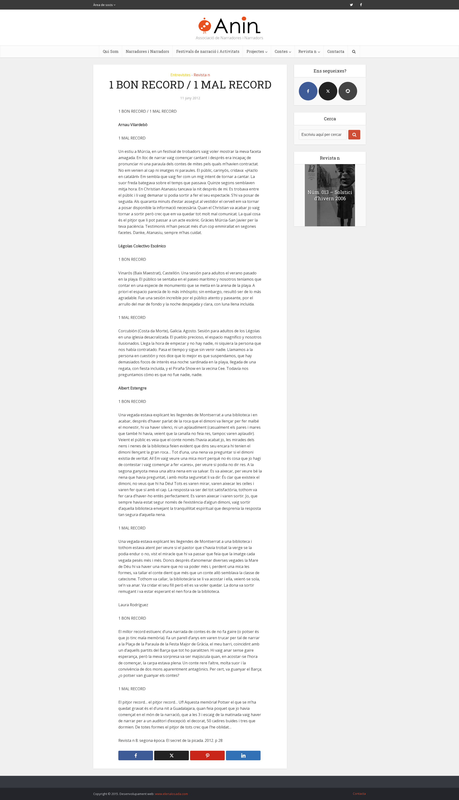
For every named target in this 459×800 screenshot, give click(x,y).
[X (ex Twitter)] (328, 91)
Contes (281, 51)
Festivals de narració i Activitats (207, 51)
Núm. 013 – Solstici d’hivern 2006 (330, 195)
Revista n (307, 51)
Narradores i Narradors (147, 51)
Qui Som (111, 51)
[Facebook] (308, 91)
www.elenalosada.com (171, 794)
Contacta (335, 51)
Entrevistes (180, 75)
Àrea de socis (103, 5)
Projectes (255, 51)
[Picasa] (348, 91)
